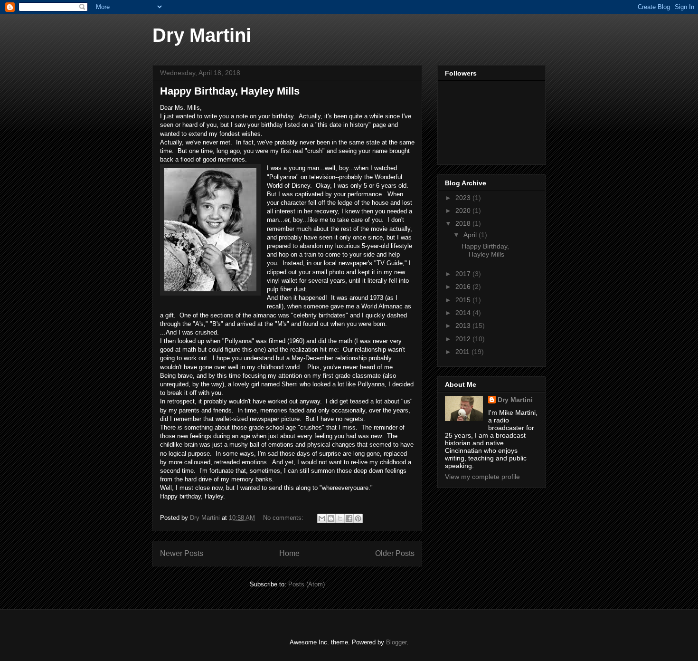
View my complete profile (482, 476)
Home (289, 553)
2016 (463, 286)
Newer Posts (181, 553)
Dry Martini (201, 35)
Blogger (396, 642)
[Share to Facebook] (349, 518)
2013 (463, 325)
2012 (463, 339)
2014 (463, 312)
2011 (463, 351)
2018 (463, 223)
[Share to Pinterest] (358, 518)
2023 (463, 197)
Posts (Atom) (306, 584)
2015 (463, 300)
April (471, 235)
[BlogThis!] (331, 518)
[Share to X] (340, 518)
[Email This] (322, 518)
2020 (463, 210)
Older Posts (395, 553)
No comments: (284, 517)
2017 (463, 274)
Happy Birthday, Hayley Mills (230, 91)
